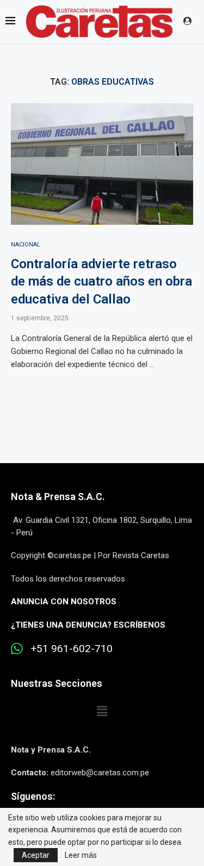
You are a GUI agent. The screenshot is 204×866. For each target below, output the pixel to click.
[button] (101, 711)
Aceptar (36, 855)
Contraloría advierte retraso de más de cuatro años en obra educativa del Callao (101, 281)
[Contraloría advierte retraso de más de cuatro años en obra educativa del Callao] (102, 163)
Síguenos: (33, 796)
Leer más (81, 855)
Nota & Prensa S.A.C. (58, 496)
